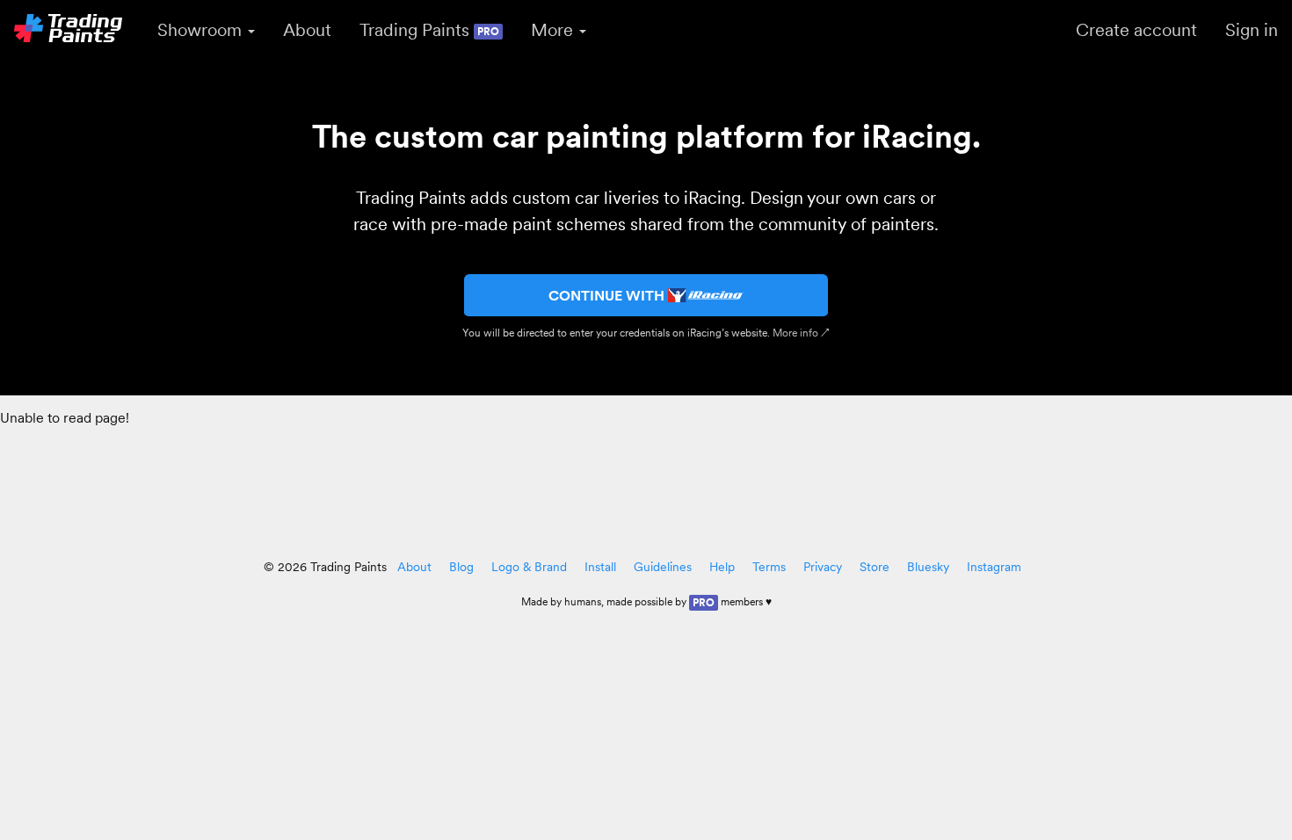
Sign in (1251, 29)
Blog (461, 567)
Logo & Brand (529, 567)
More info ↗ (801, 332)
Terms (769, 567)
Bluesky (928, 567)
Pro (704, 602)
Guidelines (663, 567)
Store (874, 567)
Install (600, 567)
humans (582, 601)
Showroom (201, 29)
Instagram (994, 567)
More (554, 29)
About (307, 29)
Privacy (822, 567)
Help (722, 567)
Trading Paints (429, 29)
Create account (1136, 29)
